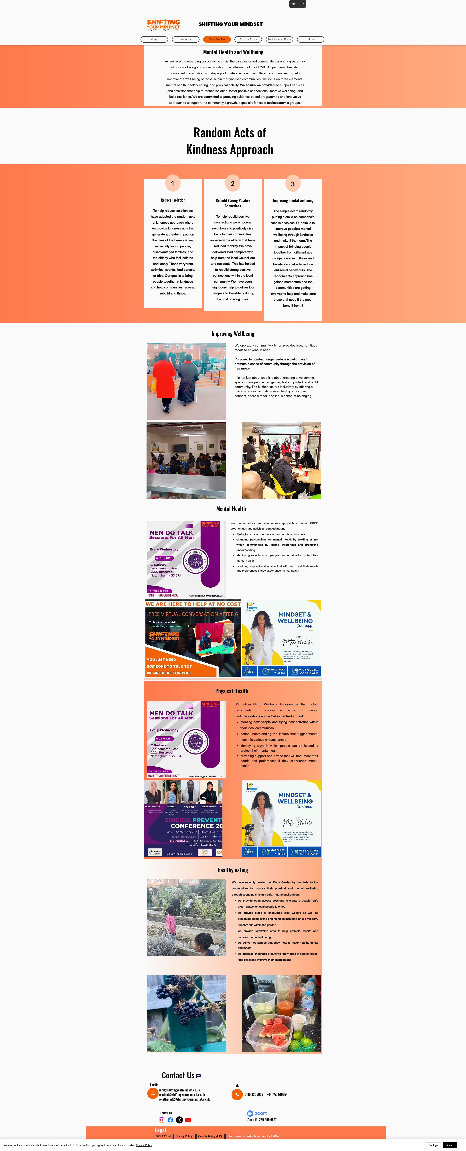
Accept (450, 1145)
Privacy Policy (144, 1145)
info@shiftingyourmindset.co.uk (179, 1090)
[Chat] (198, 1076)
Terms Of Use (163, 1136)
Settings (433, 1145)
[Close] (461, 1145)
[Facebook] (170, 1120)
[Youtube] (188, 1120)
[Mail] (153, 1093)
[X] (179, 1120)
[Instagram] (161, 1120)
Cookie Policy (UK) (210, 1136)
